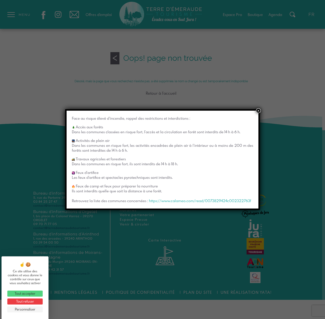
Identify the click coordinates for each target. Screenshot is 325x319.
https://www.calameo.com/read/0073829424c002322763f (200, 200)
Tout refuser (25, 301)
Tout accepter (25, 293)
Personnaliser (25, 309)
